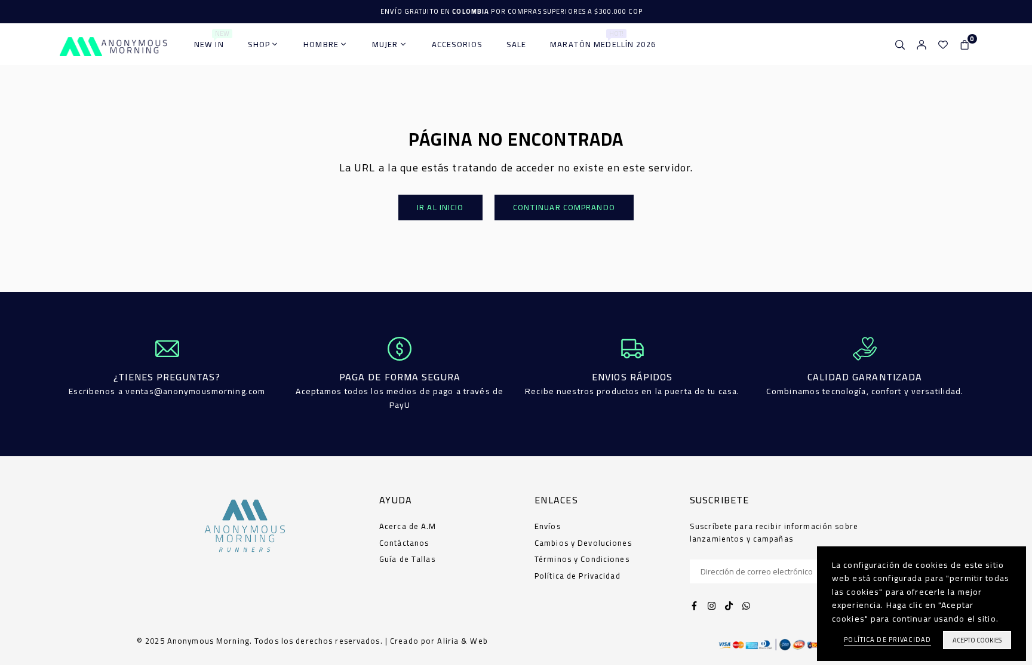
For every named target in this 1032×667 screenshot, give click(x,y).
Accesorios (457, 44)
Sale (516, 44)
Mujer (385, 44)
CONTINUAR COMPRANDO (564, 207)
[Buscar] (900, 44)
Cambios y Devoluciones (583, 543)
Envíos (548, 526)
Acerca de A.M (408, 526)
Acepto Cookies (977, 640)
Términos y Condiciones (582, 559)
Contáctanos (404, 543)
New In (211, 40)
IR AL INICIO (440, 207)
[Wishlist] (943, 44)
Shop (259, 44)
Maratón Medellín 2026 (603, 40)
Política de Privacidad (578, 575)
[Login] (921, 44)
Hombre (321, 44)
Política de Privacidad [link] (887, 640)
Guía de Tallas (407, 559)
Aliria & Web (462, 641)
